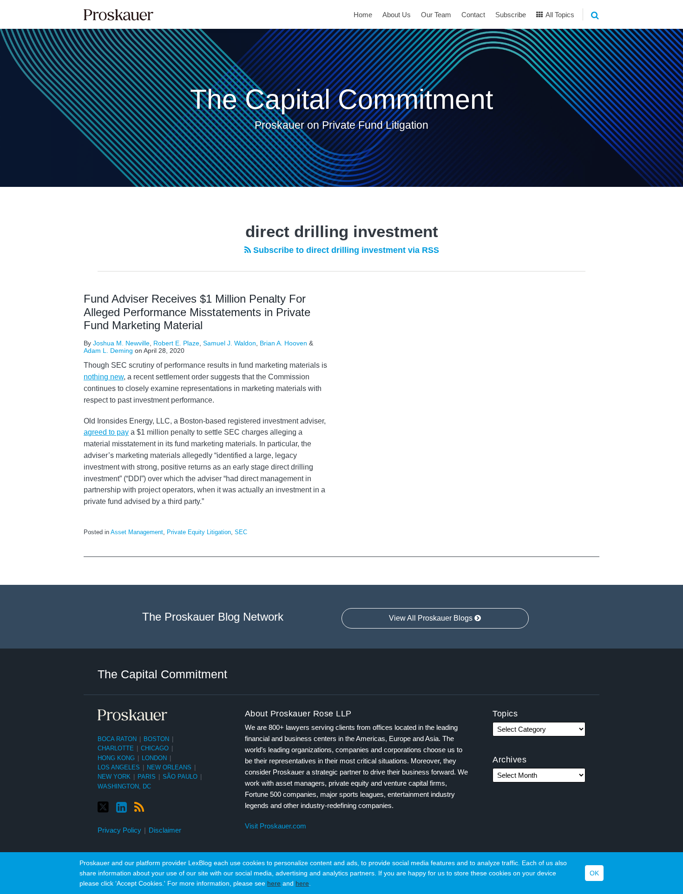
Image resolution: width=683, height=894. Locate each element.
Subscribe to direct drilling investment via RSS (345, 250)
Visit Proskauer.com (275, 826)
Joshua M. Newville (121, 343)
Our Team (436, 15)
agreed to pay (106, 432)
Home (363, 15)
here (274, 883)
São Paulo (180, 776)
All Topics (559, 15)
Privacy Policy (119, 830)
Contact (473, 15)
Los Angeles (119, 767)
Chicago (155, 748)
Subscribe (510, 15)
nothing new (104, 377)
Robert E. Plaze (176, 343)
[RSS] (139, 807)
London (154, 758)
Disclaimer (165, 830)
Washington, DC (124, 786)
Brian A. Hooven (283, 343)
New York (114, 776)
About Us (396, 15)
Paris (147, 776)
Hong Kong (116, 758)
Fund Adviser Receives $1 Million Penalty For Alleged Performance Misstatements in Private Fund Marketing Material (197, 312)
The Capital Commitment (341, 99)
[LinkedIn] (121, 807)
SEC (241, 532)
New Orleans (169, 767)
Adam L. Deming (108, 350)
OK (594, 873)
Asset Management (137, 532)
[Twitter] (103, 807)
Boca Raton (117, 738)
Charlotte (116, 748)
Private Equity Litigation (199, 532)
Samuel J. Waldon (229, 343)
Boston (156, 738)
